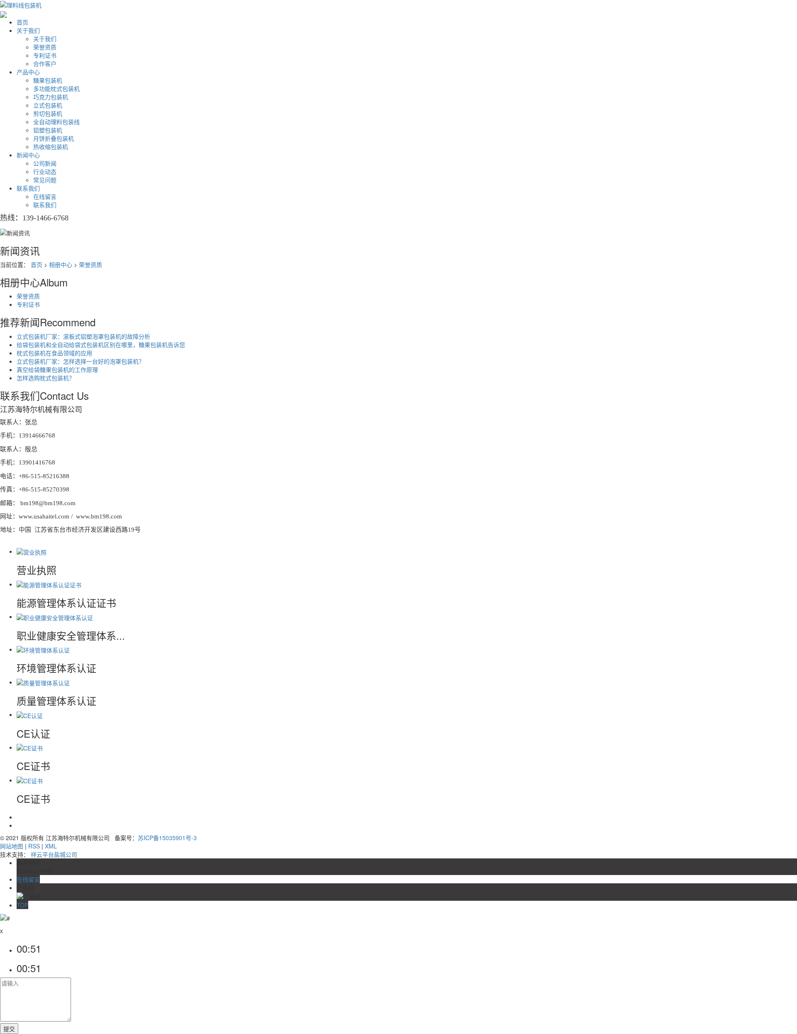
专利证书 (44, 55)
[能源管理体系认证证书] (49, 584)
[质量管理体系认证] (43, 682)
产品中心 (28, 72)
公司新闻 (44, 163)
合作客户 (44, 63)
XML (51, 846)
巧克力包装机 (50, 97)
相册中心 (60, 264)
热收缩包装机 (50, 146)
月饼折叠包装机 (53, 138)
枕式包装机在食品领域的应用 (54, 353)
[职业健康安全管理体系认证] (55, 616)
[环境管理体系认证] (43, 649)
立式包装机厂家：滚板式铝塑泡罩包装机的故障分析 (83, 336)
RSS (34, 846)
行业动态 (44, 171)
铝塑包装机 (47, 130)
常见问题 (44, 180)
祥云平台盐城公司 (54, 854)
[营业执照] (31, 551)
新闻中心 (28, 155)
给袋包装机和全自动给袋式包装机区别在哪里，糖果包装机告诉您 (101, 344)
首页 (22, 22)
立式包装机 (47, 105)
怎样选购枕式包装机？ (46, 378)
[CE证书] (30, 747)
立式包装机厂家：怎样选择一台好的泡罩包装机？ (80, 361)
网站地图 (11, 846)
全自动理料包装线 (56, 121)
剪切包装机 (47, 113)
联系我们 (28, 188)
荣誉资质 (44, 47)
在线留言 (44, 196)
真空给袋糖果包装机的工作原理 (57, 369)
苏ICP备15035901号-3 (167, 838)
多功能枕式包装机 (56, 88)
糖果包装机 (47, 80)
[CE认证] (30, 714)
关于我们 (28, 30)
